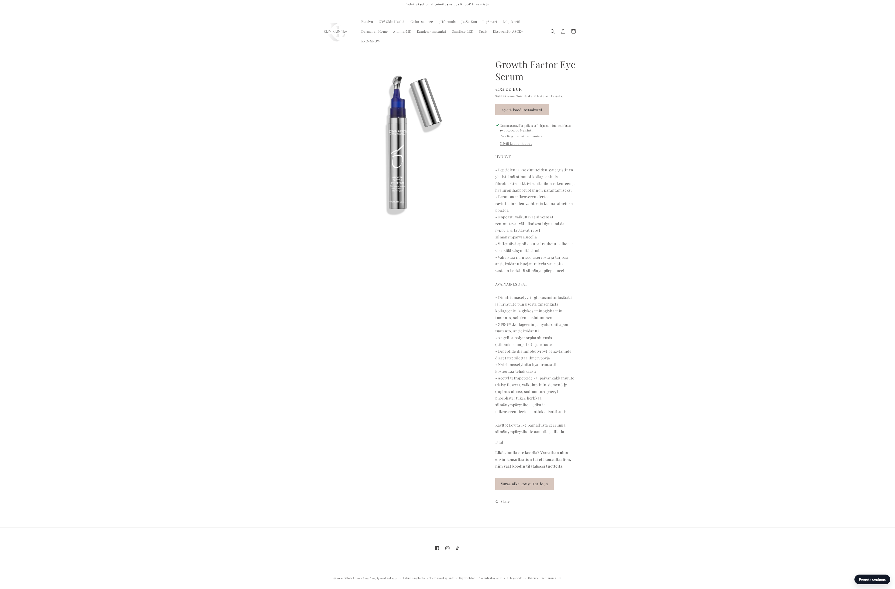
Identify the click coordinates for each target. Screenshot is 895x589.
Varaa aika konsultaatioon (524, 483)
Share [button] (505, 501)
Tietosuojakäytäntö (442, 578)
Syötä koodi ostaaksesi (522, 109)
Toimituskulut (526, 96)
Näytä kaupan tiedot (516, 143)
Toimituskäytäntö (490, 578)
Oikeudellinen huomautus (544, 578)
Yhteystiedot (515, 578)
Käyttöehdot (467, 578)
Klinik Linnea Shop (356, 578)
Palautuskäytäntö (414, 578)
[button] (553, 31)
